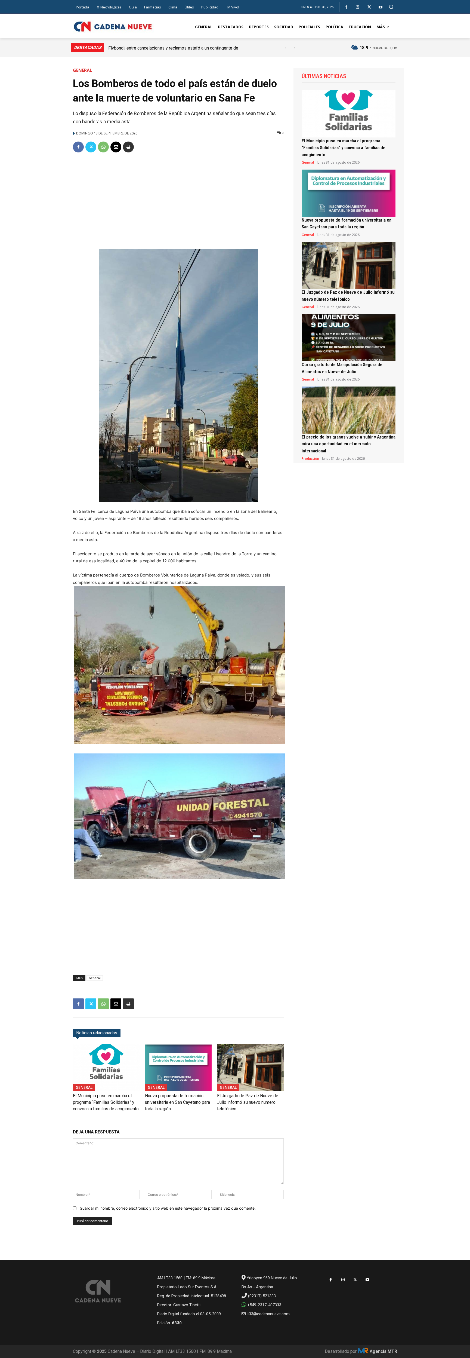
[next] (294, 47)
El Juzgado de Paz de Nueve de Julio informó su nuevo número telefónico (247, 1102)
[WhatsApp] (103, 147)
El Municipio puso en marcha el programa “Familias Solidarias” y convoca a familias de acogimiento (106, 1102)
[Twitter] (369, 7)
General (82, 70)
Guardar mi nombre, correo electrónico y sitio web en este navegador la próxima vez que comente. (168, 1208)
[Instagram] (358, 7)
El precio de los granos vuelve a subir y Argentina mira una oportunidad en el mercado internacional (348, 443)
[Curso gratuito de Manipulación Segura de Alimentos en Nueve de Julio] (348, 337)
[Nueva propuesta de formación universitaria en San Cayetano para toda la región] (178, 1067)
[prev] (285, 47)
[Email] (115, 147)
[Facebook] (346, 7)
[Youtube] (380, 7)
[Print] (128, 147)
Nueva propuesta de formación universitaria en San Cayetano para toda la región (177, 1102)
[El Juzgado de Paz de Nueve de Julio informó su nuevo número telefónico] (250, 1067)
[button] (391, 7)
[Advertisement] (178, 199)
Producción (310, 458)
